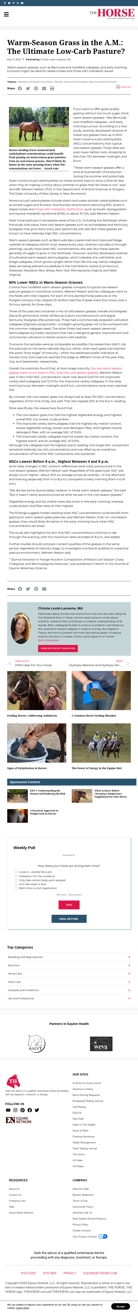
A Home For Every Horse (87, 1083)
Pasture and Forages (76, 81)
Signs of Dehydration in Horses (27, 768)
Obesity (58, 81)
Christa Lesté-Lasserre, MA (60, 608)
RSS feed (28, 1273)
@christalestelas (48, 640)
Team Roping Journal (85, 1148)
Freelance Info (17, 1200)
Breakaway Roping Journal (88, 1100)
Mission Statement (83, 1194)
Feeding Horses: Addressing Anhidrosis (32, 715)
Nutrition (47, 81)
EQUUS (77, 1112)
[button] (20, 88)
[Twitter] (9, 3)
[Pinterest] (22, 1110)
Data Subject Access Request (89, 1218)
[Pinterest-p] (13, 3)
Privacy (70, 1273)
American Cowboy (83, 1089)
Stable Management (84, 1142)
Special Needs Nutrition (103, 81)
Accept (121, 1306)
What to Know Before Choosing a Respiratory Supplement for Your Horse (111, 793)
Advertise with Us (82, 1212)
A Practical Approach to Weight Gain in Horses (44, 812)
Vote (69, 904)
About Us (14, 1188)
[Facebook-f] (5, 3)
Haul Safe (78, 1118)
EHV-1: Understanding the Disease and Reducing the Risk (47, 792)
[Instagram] (18, 3)
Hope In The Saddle (84, 1124)
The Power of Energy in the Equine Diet (97, 768)
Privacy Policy (80, 1224)
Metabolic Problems (29, 81)
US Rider (78, 1160)
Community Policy (83, 1206)
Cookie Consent (82, 1230)
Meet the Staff (81, 1188)
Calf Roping (79, 1106)
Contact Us (15, 1194)
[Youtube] (8, 1110)
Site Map (49, 1273)
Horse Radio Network (21, 1212)
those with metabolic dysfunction (59, 209)
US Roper (78, 1166)
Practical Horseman (84, 1136)
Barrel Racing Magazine (86, 1094)
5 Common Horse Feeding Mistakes (94, 715)
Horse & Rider (81, 1130)
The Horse (79, 1154)
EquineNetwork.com (100, 1273)
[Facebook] (29, 1110)
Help (11, 1206)
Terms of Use (80, 1200)
